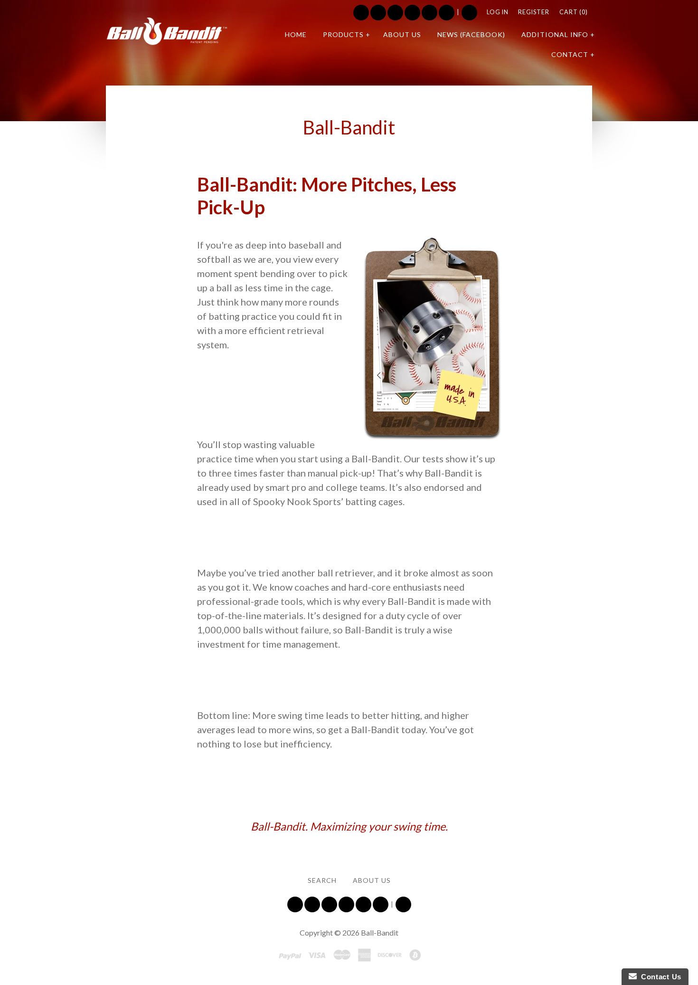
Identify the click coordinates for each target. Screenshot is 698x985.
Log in (498, 12)
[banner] (166, 31)
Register (533, 12)
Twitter (361, 12)
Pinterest (429, 12)
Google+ (446, 12)
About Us (372, 880)
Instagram (412, 12)
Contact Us (659, 977)
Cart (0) (573, 12)
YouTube (395, 12)
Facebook (378, 12)
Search (469, 12)
